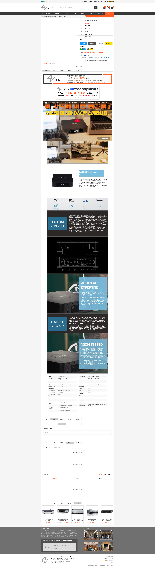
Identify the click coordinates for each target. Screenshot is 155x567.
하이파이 (48, 13)
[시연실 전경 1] (91, 539)
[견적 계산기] (104, 7)
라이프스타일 (65, 13)
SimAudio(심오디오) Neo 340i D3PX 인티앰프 (63, 520)
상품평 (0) (69, 70)
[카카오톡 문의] (110, 1)
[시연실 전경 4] (106, 551)
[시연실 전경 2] (106, 539)
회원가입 (85, 1)
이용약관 (107, 565)
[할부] (94, 56)
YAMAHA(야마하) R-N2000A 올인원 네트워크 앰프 (77, 520)
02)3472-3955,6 (56, 559)
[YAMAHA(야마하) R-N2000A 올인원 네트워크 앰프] (77, 512)
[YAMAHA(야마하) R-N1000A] (92, 512)
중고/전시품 (100, 13)
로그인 (82, 1)
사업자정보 (72, 558)
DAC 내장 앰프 (62, 16)
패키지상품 (83, 13)
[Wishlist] (112, 8)
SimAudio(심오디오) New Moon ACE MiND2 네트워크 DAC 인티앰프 (107, 520)
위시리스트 (100, 1)
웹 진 (109, 13)
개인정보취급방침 (102, 565)
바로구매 (92, 43)
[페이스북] (42, 1)
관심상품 (101, 43)
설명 (46, 70)
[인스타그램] (46, 1)
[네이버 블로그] (44, 1)
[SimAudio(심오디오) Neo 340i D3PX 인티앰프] (63, 512)
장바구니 (95, 1)
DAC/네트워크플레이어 (52, 16)
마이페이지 (90, 1)
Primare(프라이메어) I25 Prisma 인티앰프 (48, 520)
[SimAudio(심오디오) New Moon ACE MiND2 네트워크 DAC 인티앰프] (107, 512)
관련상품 (77, 70)
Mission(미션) (88, 28)
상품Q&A (61, 70)
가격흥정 (100, 16)
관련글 (54, 70)
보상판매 (91, 16)
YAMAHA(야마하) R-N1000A (92, 520)
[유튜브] (50, 1)
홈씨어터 (57, 13)
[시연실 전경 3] (91, 551)
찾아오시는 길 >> (67, 540)
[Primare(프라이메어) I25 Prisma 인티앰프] (48, 512)
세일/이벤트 (91, 13)
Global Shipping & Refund (93, 565)
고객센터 (104, 1)
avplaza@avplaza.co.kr (58, 562)
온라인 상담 (109, 16)
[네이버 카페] (48, 1)
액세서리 (74, 13)
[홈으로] (42, 13)
